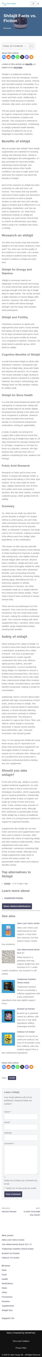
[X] (22, 57)
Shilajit (7, 883)
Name (7, 1112)
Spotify (28, 64)
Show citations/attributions (17, 906)
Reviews (7, 28)
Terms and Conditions (21, 1341)
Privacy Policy (21, 1348)
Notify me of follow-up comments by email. (20, 1182)
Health (5, 1279)
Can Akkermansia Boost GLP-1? (17, 1244)
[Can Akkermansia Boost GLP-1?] (8, 957)
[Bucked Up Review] (8, 1017)
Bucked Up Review (26, 1009)
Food (4, 1274)
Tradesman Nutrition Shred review (17, 1249)
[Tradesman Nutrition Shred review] (8, 987)
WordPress (30, 1333)
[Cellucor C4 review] (8, 1040)
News (4, 1288)
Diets (4, 1270)
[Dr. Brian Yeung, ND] (9, 4)
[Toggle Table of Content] (30, 46)
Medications (7, 1283)
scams (12, 1078)
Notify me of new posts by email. (21, 1188)
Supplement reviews (13, 898)
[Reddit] (9, 57)
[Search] (38, 3)
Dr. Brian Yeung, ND (15, 1355)
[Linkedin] (13, 57)
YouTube (17, 67)
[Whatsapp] (18, 57)
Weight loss (7, 1310)
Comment (9, 1143)
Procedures (7, 1297)
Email (7, 1122)
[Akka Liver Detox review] (8, 931)
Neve (9, 1333)
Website (8, 1133)
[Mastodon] (27, 57)
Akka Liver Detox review (28, 923)
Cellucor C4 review (26, 1032)
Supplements (8, 1306)
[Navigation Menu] (33, 4)
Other (4, 1292)
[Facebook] (4, 57)
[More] (31, 57)
